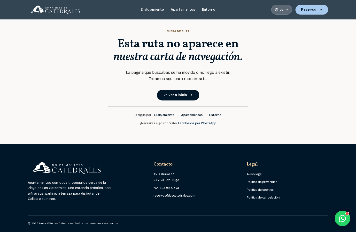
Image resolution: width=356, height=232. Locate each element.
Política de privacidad (262, 182)
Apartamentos (183, 10)
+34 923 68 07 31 (166, 188)
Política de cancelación (263, 197)
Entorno (208, 10)
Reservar (309, 10)
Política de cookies (260, 190)
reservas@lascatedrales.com (174, 196)
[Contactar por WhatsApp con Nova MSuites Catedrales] (342, 218)
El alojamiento (152, 10)
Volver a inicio (175, 95)
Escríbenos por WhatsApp (197, 123)
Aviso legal (254, 174)
